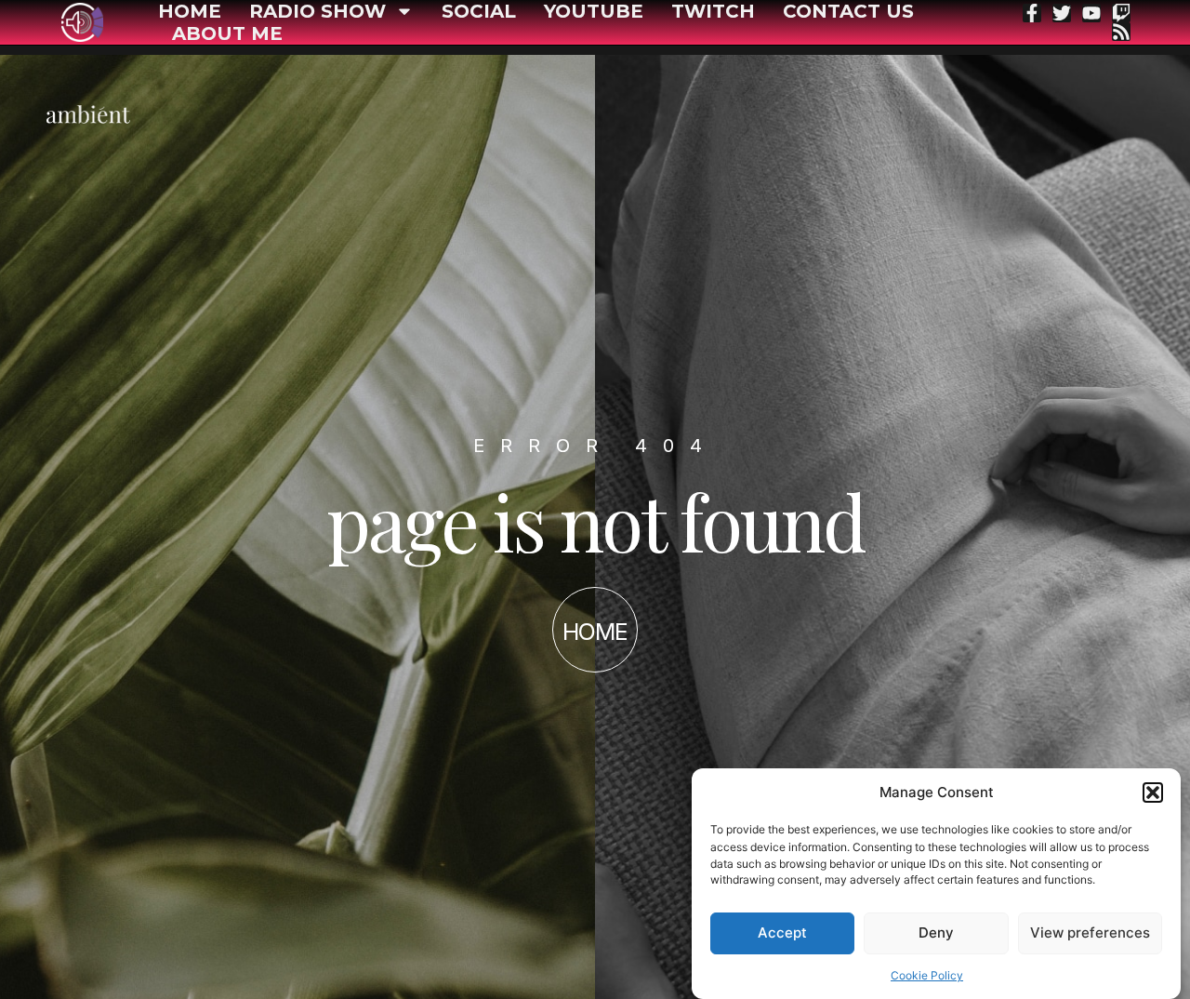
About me (227, 33)
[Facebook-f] (1032, 13)
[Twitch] (1121, 13)
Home (189, 11)
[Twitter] (1061, 13)
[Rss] (1121, 31)
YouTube (593, 11)
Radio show (317, 11)
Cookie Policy (927, 975)
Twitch (713, 11)
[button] (1153, 792)
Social (479, 11)
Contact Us (848, 11)
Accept (782, 932)
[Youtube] (1091, 13)
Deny (936, 932)
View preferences (1090, 932)
